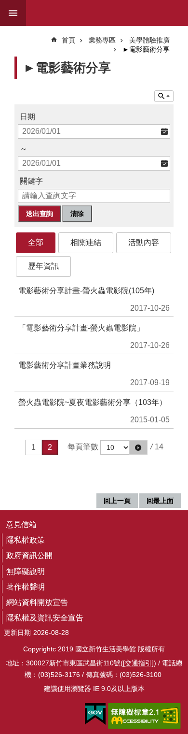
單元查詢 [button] (164, 96)
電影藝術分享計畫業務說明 (64, 365)
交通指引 (138, 663)
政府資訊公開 (29, 555)
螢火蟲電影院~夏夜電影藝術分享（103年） (92, 402)
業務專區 (102, 40)
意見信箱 (21, 524)
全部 (35, 242)
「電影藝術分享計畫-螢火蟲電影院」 (81, 328)
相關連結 (85, 242)
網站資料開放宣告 (37, 602)
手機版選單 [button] (13, 13)
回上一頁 (117, 500)
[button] (138, 447)
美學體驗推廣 (149, 40)
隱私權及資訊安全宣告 (44, 618)
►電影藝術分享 (146, 49)
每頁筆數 (82, 447)
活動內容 (143, 242)
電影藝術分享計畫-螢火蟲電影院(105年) (86, 291)
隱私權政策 (25, 540)
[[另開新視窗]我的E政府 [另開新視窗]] (95, 714)
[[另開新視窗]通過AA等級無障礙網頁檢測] (144, 716)
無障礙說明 (25, 571)
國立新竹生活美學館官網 (100, 13)
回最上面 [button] (160, 500)
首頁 (68, 40)
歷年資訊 (43, 266)
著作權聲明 (25, 587)
